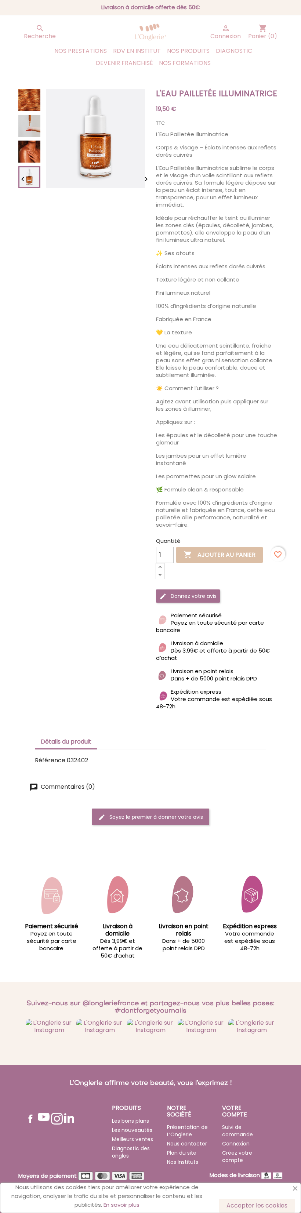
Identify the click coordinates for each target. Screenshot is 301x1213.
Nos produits (188, 51)
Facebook (30, 1119)
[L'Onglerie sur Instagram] (49, 1026)
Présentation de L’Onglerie (187, 1130)
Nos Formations (185, 63)
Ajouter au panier (219, 554)
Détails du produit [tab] (66, 741)
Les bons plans (130, 1121)
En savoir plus (121, 1205)
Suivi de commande (237, 1130)
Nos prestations (80, 51)
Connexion (236, 1143)
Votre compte (234, 1111)
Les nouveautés (132, 1130)
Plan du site (181, 1152)
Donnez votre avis (193, 596)
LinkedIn (69, 1118)
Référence (50, 760)
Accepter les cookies (256, 1205)
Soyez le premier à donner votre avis (155, 817)
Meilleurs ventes (132, 1139)
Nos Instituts (182, 1162)
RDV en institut (137, 51)
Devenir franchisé (124, 63)
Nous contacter (187, 1143)
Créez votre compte (237, 1156)
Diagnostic (234, 51)
